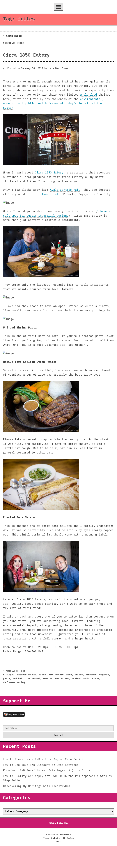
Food (22, 670)
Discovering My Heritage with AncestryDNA (36, 786)
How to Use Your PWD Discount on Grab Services (40, 765)
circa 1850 (46, 674)
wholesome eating (14, 682)
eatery (59, 674)
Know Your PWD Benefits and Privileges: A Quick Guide (46, 770)
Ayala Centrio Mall (65, 189)
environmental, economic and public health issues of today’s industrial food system (53, 103)
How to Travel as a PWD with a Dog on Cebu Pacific (44, 759)
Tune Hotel (50, 194)
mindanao (90, 674)
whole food (88, 94)
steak (95, 678)
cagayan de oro (26, 674)
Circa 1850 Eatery (26, 55)
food (69, 674)
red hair (18, 678)
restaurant (33, 678)
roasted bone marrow (56, 678)
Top (58, 841)
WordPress (65, 834)
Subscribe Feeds (13, 42)
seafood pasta (80, 678)
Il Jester (68, 838)
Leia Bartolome (58, 68)
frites (78, 674)
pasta (6, 678)
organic (104, 674)
